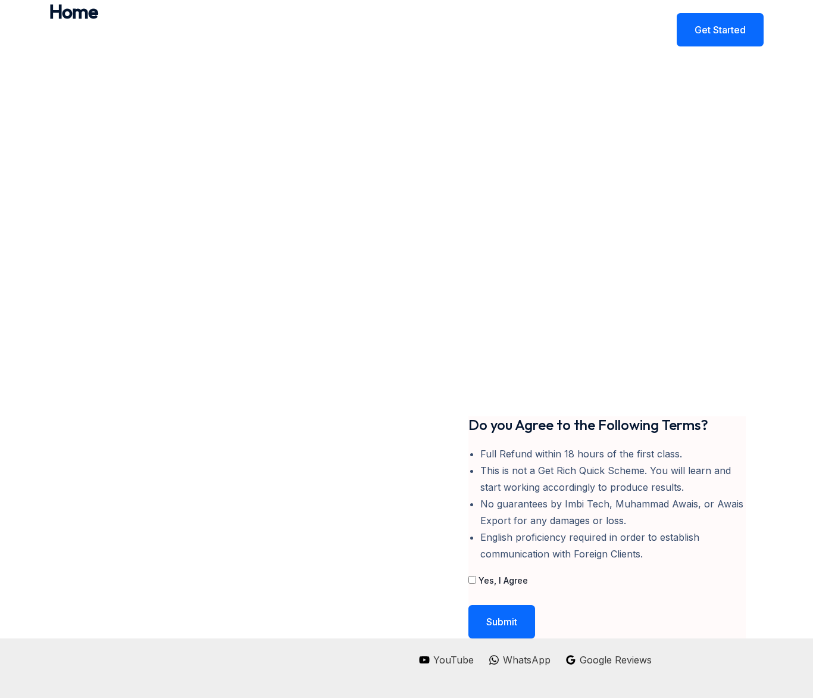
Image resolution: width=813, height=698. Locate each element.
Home (469, 30)
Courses (567, 30)
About (516, 30)
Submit (501, 622)
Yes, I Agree (502, 580)
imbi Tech (146, 29)
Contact (622, 30)
